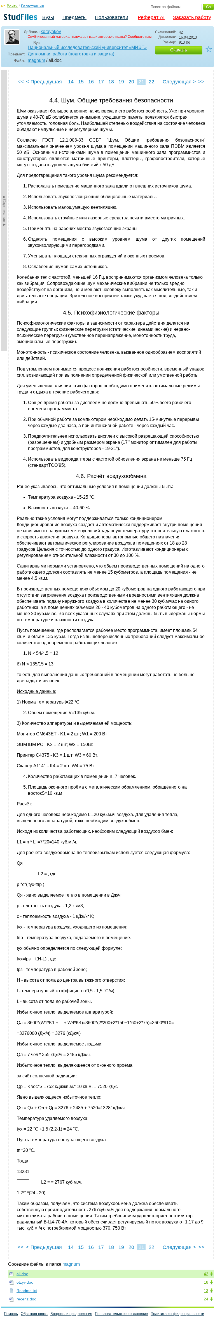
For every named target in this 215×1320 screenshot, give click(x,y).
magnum (36, 60)
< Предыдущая (44, 82)
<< (21, 82)
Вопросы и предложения (71, 1314)
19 (121, 82)
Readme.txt (27, 1290)
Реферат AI (151, 17)
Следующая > (179, 82)
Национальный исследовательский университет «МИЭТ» (87, 47)
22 (151, 82)
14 (71, 82)
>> (201, 82)
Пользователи (111, 17)
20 (131, 82)
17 (101, 82)
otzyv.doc (25, 1282)
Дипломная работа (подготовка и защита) (71, 53)
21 (141, 82)
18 (111, 82)
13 (206, 1290)
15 (81, 82)
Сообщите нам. (140, 36)
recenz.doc (26, 1299)
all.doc (22, 1274)
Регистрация (32, 6)
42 (206, 1274)
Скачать (178, 50)
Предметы (74, 17)
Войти (12, 6)
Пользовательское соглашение (121, 1314)
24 (206, 1299)
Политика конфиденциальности (177, 1314)
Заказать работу (192, 17)
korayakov (51, 31)
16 (91, 82)
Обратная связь (34, 1314)
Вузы (48, 17)
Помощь (11, 1314)
